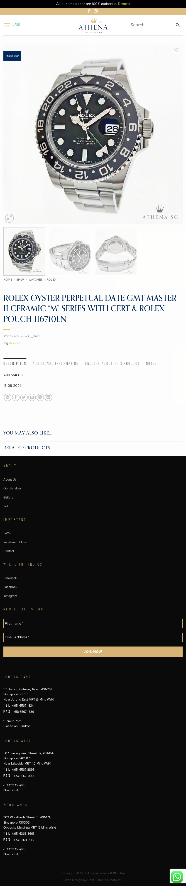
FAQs (7, 533)
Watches (36, 279)
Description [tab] (14, 363)
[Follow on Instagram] (96, 11)
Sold (6, 506)
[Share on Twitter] (24, 397)
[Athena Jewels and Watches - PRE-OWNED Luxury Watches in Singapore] (93, 25)
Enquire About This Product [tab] (112, 363)
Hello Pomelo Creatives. (104, 880)
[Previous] (13, 134)
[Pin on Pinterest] (40, 397)
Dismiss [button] (124, 4)
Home (7, 279)
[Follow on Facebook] (89, 11)
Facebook (10, 587)
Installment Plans (15, 542)
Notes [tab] (151, 363)
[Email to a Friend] (32, 397)
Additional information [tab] (56, 363)
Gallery (8, 497)
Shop (20, 279)
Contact (8, 551)
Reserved (15, 343)
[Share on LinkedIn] (48, 397)
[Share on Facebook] (16, 397)
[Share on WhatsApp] (7, 397)
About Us (10, 479)
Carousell (10, 578)
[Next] (173, 134)
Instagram (10, 596)
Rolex (51, 279)
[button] (11, 25)
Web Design (73, 880)
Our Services (12, 488)
